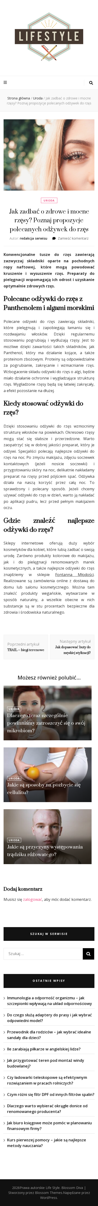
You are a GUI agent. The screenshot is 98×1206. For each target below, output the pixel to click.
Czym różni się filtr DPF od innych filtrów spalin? (50, 1094)
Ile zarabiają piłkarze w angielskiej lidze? (44, 1049)
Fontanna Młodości (74, 574)
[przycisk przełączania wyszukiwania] (91, 83)
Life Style (53, 1187)
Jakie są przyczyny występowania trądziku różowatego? (45, 850)
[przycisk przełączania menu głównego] (6, 82)
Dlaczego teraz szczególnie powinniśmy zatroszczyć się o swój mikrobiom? (46, 723)
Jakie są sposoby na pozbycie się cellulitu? (44, 788)
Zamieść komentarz (73, 238)
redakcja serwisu (33, 238)
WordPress (48, 1197)
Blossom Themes (48, 1192)
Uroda (49, 200)
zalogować (32, 899)
